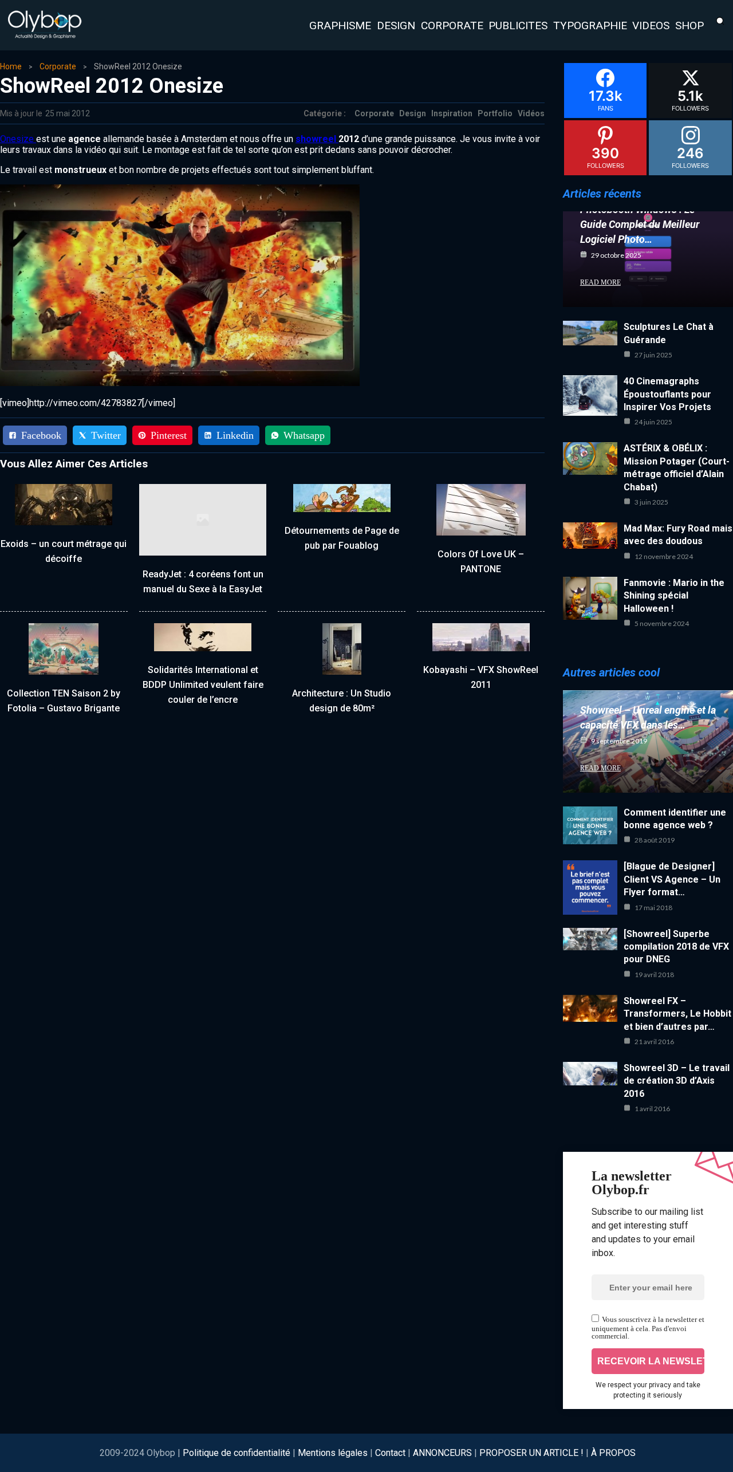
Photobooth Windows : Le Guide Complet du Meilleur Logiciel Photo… (639, 224)
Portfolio (495, 113)
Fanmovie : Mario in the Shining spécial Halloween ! (674, 595)
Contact (390, 1452)
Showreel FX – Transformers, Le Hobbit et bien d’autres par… (677, 1013)
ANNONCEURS (442, 1452)
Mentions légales (333, 1452)
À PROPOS (613, 1452)
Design (412, 113)
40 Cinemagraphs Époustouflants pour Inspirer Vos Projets (667, 394)
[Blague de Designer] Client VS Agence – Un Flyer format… (672, 879)
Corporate (58, 66)
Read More (600, 282)
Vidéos (531, 113)
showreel (316, 138)
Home (11, 66)
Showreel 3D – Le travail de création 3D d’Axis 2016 (677, 1080)
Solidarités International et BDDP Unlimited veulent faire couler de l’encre (203, 684)
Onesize (18, 138)
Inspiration (451, 113)
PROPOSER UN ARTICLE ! (531, 1452)
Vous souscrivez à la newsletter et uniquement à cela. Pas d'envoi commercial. (648, 1327)
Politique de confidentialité (238, 1452)
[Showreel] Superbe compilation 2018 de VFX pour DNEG (676, 946)
